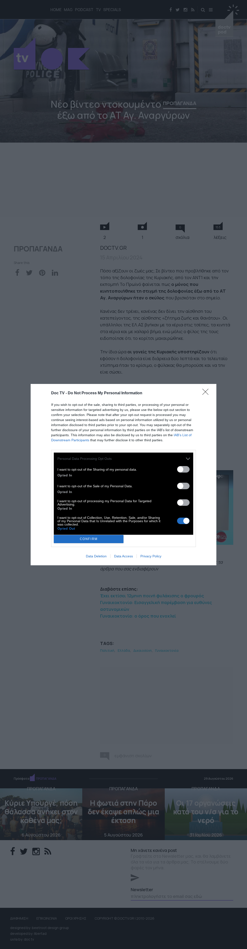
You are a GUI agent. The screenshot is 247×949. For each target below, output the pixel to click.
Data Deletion (96, 556)
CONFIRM (89, 539)
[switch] (183, 469)
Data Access (123, 556)
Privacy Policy (150, 556)
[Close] (207, 393)
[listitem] (123, 458)
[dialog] (123, 474)
